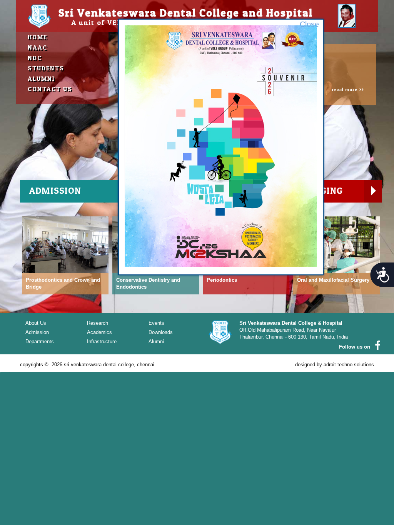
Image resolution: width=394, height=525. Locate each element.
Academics (99, 332)
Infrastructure (102, 341)
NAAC (37, 47)
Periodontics (222, 280)
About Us (35, 323)
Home (37, 37)
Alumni (41, 78)
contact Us (50, 89)
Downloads (161, 332)
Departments (39, 341)
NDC (35, 57)
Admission (37, 332)
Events (156, 323)
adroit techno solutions (349, 364)
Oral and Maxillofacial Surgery (333, 280)
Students (46, 68)
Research (97, 323)
